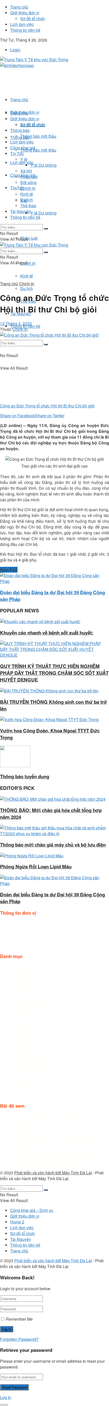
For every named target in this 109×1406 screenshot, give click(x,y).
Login (15, 50)
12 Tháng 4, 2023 (16, 323)
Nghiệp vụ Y (21, 1025)
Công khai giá (22, 148)
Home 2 (17, 1222)
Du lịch (26, 288)
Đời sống (28, 182)
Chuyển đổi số (23, 979)
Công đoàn (20, 985)
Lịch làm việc (22, 24)
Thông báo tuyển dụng (24, 776)
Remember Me (19, 1319)
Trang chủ (19, 7)
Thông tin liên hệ (25, 30)
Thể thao (28, 205)
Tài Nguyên (20, 211)
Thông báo (20, 137)
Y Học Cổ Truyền (25, 1083)
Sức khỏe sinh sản (27, 1042)
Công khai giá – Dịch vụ (31, 1210)
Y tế (23, 159)
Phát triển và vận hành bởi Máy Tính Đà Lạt (53, 1173)
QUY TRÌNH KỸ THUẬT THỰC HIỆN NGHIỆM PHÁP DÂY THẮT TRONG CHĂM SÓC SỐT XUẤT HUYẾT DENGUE (54, 673)
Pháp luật (29, 238)
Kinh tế (26, 276)
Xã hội (26, 171)
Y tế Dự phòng (43, 213)
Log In (5, 1397)
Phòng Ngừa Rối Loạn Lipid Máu (35, 866)
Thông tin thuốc (24, 1071)
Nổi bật (16, 1031)
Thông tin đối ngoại (27, 1066)
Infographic (20, 1008)
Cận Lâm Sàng (23, 967)
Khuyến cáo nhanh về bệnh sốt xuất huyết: (46, 632)
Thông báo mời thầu (38, 150)
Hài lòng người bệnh (28, 1002)
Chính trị (27, 263)
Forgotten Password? (19, 1339)
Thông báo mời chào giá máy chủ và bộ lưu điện (53, 844)
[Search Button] (46, 344)
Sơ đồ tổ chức (32, 18)
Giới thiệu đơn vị (24, 13)
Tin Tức (17, 153)
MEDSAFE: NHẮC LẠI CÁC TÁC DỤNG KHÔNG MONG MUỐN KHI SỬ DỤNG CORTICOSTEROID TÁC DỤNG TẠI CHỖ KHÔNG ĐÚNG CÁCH (56, 1157)
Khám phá (19, 1013)
